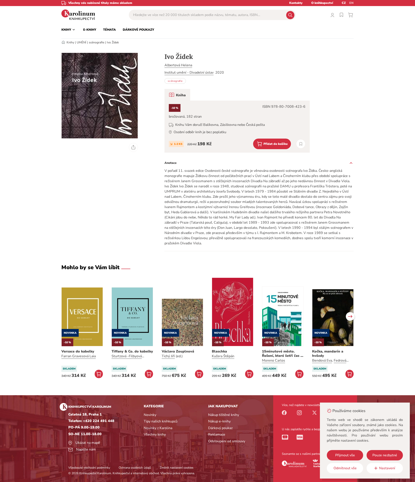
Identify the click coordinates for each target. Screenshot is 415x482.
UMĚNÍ (81, 42)
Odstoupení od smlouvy (226, 441)
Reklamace (216, 434)
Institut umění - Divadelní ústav (189, 72)
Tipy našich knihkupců (160, 421)
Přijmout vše (345, 455)
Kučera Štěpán (223, 356)
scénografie (96, 42)
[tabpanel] (237, 127)
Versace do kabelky (77, 351)
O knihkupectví (322, 3)
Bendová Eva (322, 360)
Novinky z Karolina (158, 428)
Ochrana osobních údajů (135, 468)
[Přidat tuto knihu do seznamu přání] (300, 144)
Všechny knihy (155, 434)
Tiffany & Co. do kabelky (132, 351)
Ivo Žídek (113, 42)
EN (351, 3)
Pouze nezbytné (384, 455)
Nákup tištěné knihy (223, 414)
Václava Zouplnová (178, 351)
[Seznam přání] (341, 15)
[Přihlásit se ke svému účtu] (332, 15)
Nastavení (387, 468)
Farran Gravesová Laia (78, 356)
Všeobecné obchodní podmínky (89, 468)
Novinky (150, 414)
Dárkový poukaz (220, 428)
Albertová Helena (178, 65)
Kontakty (296, 3)
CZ (344, 3)
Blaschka (219, 351)
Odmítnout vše (345, 468)
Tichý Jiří (168, 356)
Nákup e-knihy (219, 421)
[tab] (177, 95)
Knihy (70, 42)
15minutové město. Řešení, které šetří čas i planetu (282, 353)
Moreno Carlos (273, 360)
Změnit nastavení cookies (176, 468)
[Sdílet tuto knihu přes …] (133, 147)
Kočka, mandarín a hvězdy (327, 353)
